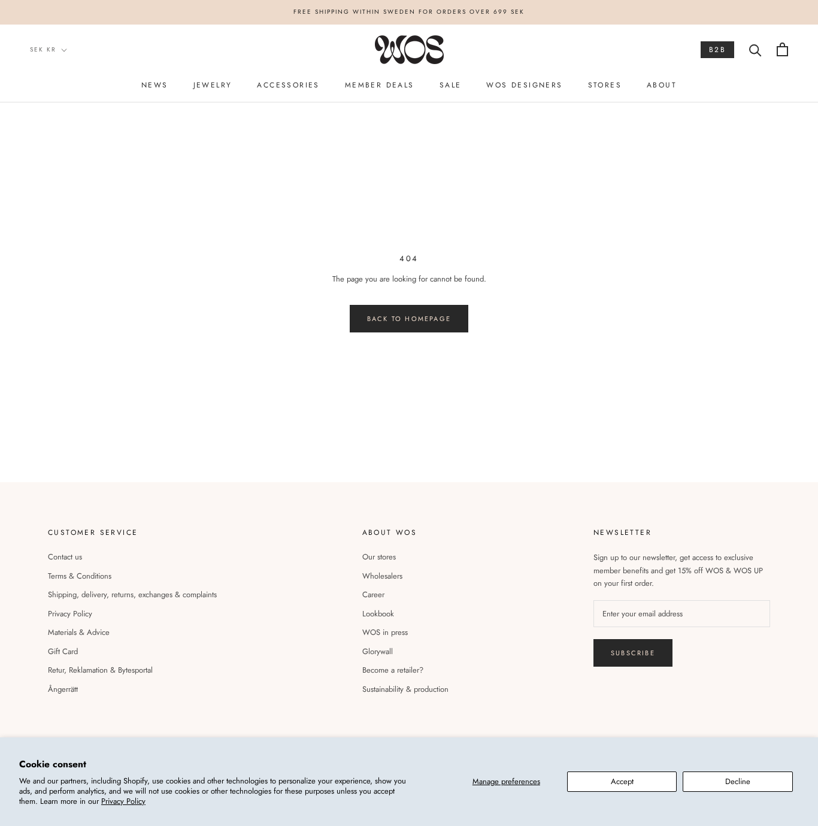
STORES (605, 85)
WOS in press (385, 632)
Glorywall (377, 651)
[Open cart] (782, 49)
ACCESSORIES (288, 85)
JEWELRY (212, 85)
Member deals (379, 85)
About (662, 85)
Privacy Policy (123, 801)
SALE (451, 85)
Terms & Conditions (79, 576)
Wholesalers (382, 576)
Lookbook (378, 613)
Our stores (379, 556)
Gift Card (63, 651)
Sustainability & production (405, 689)
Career (373, 594)
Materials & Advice (79, 632)
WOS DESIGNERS (524, 85)
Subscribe (633, 653)
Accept (622, 781)
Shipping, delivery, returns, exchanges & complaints (132, 594)
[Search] (755, 49)
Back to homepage (409, 318)
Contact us (65, 556)
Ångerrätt (63, 689)
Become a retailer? (392, 670)
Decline (737, 781)
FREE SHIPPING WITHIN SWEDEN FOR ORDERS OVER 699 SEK (409, 11)
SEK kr (43, 49)
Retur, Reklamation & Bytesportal (100, 670)
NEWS (154, 85)
